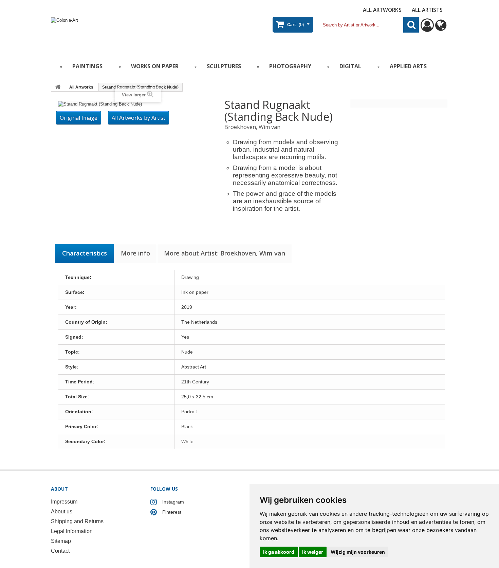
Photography (290, 66)
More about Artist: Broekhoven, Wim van (224, 253)
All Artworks (382, 10)
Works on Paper (155, 66)
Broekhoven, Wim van (252, 127)
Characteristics (84, 253)
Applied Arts (408, 66)
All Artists (427, 10)
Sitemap (61, 541)
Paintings (87, 66)
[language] (440, 28)
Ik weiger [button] (312, 552)
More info (135, 253)
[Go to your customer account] (427, 28)
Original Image (78, 117)
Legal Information (72, 531)
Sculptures (224, 66)
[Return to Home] (57, 87)
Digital (350, 66)
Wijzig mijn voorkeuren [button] (358, 552)
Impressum (64, 502)
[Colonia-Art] (117, 32)
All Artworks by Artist (138, 117)
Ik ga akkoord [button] (278, 552)
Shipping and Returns (77, 521)
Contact (60, 551)
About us (61, 511)
